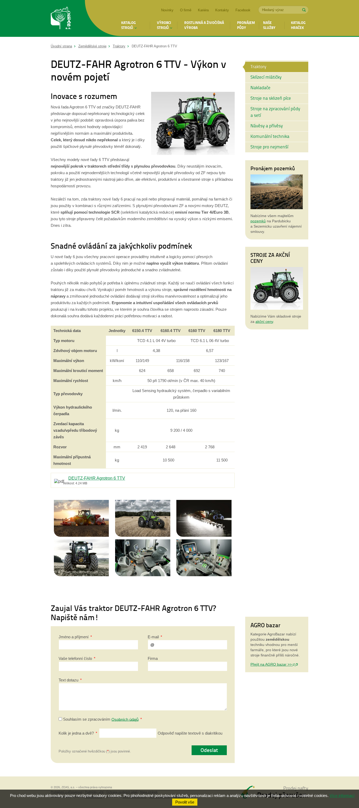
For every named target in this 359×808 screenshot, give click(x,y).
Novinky (167, 10)
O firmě (185, 10)
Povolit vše (184, 802)
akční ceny (264, 321)
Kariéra (203, 10)
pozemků (258, 221)
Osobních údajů (125, 719)
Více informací (342, 795)
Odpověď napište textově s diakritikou (140, 733)
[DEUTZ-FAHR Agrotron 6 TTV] (193, 153)
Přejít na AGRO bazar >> (271, 664)
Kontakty (222, 10)
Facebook (242, 10)
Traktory (119, 46)
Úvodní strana (61, 46)
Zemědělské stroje (92, 46)
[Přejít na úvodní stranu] (61, 18)
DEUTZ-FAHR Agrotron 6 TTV (96, 478)
